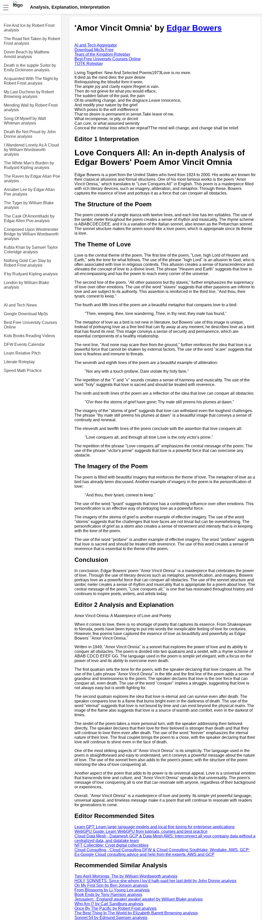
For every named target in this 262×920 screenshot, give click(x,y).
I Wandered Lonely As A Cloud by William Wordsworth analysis (31, 149)
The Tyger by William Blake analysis (29, 205)
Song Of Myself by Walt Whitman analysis (25, 120)
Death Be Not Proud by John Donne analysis (30, 134)
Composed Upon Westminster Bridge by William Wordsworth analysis (31, 234)
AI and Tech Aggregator (95, 45)
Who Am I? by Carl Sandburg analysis (108, 904)
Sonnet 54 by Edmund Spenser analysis (110, 917)
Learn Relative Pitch (22, 353)
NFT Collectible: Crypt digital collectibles (111, 845)
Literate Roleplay (19, 362)
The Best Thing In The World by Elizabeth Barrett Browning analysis (136, 913)
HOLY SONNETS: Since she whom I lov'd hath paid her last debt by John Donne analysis (155, 881)
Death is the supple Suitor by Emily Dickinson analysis (30, 67)
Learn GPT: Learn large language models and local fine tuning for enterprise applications (154, 827)
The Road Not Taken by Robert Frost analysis (32, 41)
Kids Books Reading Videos (29, 336)
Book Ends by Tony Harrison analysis (108, 894)
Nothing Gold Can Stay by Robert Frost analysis (27, 262)
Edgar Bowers (194, 27)
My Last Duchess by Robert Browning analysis (29, 94)
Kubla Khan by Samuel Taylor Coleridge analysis (31, 249)
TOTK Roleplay (88, 63)
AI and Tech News (20, 305)
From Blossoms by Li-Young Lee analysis (112, 890)
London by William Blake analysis (26, 284)
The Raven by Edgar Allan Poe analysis (32, 178)
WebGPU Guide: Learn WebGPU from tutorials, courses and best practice (141, 831)
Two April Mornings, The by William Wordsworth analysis (125, 876)
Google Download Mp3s (26, 314)
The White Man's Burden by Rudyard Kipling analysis (29, 165)
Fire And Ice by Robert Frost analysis (29, 27)
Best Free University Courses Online (30, 324)
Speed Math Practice (23, 370)
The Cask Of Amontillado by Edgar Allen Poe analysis (29, 218)
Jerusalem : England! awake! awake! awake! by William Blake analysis (138, 899)
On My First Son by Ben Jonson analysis (111, 885)
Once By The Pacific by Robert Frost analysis (115, 908)
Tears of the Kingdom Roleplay (102, 54)
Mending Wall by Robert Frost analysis (31, 107)
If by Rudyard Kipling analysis (31, 274)
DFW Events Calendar (24, 344)
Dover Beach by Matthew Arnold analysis (26, 54)
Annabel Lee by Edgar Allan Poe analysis (29, 191)
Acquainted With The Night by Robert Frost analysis (31, 80)
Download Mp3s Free (94, 50)
